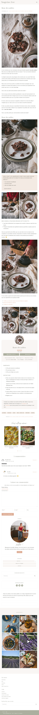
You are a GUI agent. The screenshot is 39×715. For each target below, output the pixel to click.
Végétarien (30, 11)
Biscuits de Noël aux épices (9, 302)
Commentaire (5, 490)
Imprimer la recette (12, 354)
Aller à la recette (7, 188)
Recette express (21, 11)
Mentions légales (5, 698)
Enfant (16, 11)
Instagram (24, 403)
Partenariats (4, 693)
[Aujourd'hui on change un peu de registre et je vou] (10, 659)
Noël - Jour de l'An (20, 412)
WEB (13, 713)
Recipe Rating (5, 487)
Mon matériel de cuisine (6, 696)
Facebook (7, 405)
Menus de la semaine (19, 563)
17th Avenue (20, 713)
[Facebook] (5, 712)
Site (28, 510)
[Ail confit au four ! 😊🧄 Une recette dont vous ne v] (28, 624)
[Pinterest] (6, 712)
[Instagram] (3, 712)
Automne (4, 412)
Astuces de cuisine (5, 695)
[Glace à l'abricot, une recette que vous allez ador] (10, 624)
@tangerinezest (19, 612)
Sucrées (32, 412)
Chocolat (9, 412)
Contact (3, 691)
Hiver (14, 412)
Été (2, 681)
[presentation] (11, 435)
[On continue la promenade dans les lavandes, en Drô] (28, 641)
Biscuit (10, 11)
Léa (8, 471)
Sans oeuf (26, 11)
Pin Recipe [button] (28, 354)
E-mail (16, 510)
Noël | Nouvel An (5, 686)
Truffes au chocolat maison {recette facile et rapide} (15, 301)
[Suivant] (33, 438)
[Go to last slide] (6, 438)
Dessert (13, 11)
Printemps (28, 412)
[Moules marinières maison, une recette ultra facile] (10, 641)
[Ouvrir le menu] (37, 2)
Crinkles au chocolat (8, 304)
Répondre (35, 460)
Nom (3, 510)
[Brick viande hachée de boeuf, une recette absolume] (28, 659)
